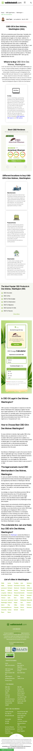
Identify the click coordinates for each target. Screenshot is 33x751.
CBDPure (19, 719)
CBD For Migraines (9, 305)
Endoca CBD (20, 689)
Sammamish (4, 607)
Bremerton (30, 590)
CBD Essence (20, 691)
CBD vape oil (10, 118)
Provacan (7, 695)
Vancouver (4, 600)
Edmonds (29, 588)
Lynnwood (4, 588)
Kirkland (10, 590)
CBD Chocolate (8, 293)
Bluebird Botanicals (10, 729)
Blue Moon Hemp (21, 727)
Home (2, 12)
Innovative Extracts (10, 699)
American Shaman (16, 160)
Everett (29, 602)
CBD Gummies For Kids (10, 308)
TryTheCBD (8, 719)
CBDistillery (20, 703)
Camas (9, 610)
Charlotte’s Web (9, 733)
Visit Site (16, 344)
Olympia (16, 607)
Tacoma (22, 590)
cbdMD (7, 705)
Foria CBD (7, 689)
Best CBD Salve (21, 672)
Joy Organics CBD (21, 697)
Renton (10, 607)
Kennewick (17, 585)
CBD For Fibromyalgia (9, 299)
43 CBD (7, 723)
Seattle (22, 593)
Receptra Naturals (9, 715)
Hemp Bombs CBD (9, 701)
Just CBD (7, 697)
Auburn (16, 600)
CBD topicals (19, 118)
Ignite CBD (20, 729)
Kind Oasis (7, 731)
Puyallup (16, 583)
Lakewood (10, 600)
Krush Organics (21, 731)
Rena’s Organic (21, 693)
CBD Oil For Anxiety (10, 665)
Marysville (29, 600)
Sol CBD (7, 721)
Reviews (19, 663)
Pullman (29, 605)
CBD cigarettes (20, 116)
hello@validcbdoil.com (18, 643)
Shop (18, 676)
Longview (3, 593)
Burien (3, 590)
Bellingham (23, 600)
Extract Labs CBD (21, 701)
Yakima (29, 597)
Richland (10, 588)
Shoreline (22, 588)
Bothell (16, 610)
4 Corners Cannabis (22, 721)
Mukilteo (16, 595)
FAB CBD (19, 687)
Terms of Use (20, 678)
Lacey (9, 583)
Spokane (10, 585)
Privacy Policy (8, 680)
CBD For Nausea (8, 311)
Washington (19, 12)
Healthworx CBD (21, 699)
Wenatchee (17, 593)
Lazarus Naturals (9, 711)
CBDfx (6, 693)
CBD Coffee (7, 296)
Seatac (16, 590)
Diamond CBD (8, 703)
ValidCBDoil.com (17, 633)
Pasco (9, 612)
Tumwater (29, 593)
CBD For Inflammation (9, 302)
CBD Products (8, 676)
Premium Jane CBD (22, 713)
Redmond (16, 588)
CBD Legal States (10, 12)
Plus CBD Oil (8, 713)
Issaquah (29, 595)
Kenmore (29, 607)
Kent (15, 597)
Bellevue (10, 593)
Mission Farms (20, 695)
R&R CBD (7, 687)
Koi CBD (7, 691)
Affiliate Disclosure (10, 678)
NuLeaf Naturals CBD (22, 711)
